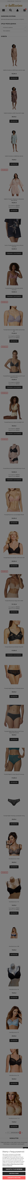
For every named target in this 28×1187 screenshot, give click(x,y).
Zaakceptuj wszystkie (14, 1177)
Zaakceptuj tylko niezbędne (14, 1169)
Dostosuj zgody (14, 1173)
